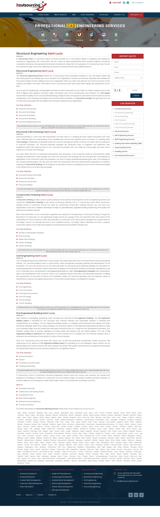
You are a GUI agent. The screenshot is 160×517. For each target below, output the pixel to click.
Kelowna (28, 433)
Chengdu (36, 422)
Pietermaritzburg (90, 447)
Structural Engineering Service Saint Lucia (28, 126)
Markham (138, 438)
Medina (124, 440)
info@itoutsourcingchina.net (83, 409)
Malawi (55, 438)
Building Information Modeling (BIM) (128, 143)
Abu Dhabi (32, 413)
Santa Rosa (88, 451)
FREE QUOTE (134, 15)
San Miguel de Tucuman (30, 451)
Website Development (28, 473)
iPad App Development (60, 490)
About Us (29, 495)
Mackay (124, 435)
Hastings (111, 429)
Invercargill (34, 431)
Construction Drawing (34, 194)
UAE (18, 458)
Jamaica (57, 431)
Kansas (114, 431)
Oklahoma (69, 445)
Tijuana (126, 456)
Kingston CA (99, 433)
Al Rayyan (109, 413)
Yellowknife (126, 461)
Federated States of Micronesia (105, 424)
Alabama (116, 413)
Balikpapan (78, 415)
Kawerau (138, 431)
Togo (140, 456)
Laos (136, 433)
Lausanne (38, 435)
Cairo (118, 417)
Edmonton (53, 424)
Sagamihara (74, 449)
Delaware (138, 422)
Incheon (134, 429)
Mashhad (53, 440)
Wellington (67, 461)
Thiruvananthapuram (101, 456)
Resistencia (45, 449)
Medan (118, 440)
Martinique (39, 440)
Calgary (124, 417)
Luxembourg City (89, 435)
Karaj (119, 431)
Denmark (20, 424)
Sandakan (58, 451)
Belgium (53, 417)
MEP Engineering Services (124, 135)
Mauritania (87, 440)
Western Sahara (92, 461)
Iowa (40, 431)
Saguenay (82, 449)
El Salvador (70, 424)
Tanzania (32, 456)
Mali (73, 438)
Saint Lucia (90, 449)
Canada (35, 419)
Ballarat (85, 415)
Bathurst (35, 417)
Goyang (19, 429)
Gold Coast (138, 426)
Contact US (52, 495)
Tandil (26, 456)
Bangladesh (118, 415)
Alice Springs (40, 415)
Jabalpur (45, 431)
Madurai (139, 435)
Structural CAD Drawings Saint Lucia (27, 189)
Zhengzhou (20, 463)
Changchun (122, 419)
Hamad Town (51, 429)
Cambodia (20, 419)
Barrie (19, 417)
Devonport (27, 424)
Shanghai (81, 454)
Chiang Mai (50, 422)
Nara (98, 442)
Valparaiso (104, 458)
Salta (108, 449)
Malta (83, 438)
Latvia (24, 435)
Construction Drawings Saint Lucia (58, 250)
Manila (117, 438)
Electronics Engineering (92, 483)
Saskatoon (129, 451)
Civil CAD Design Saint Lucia (60, 307)
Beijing (42, 417)
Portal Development (27, 477)
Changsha (130, 419)
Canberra (42, 419)
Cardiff (57, 419)
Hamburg (68, 429)
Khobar (75, 433)
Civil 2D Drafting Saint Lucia (92, 307)
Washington (58, 461)
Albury (139, 413)
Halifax (43, 429)
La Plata (104, 435)
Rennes (37, 449)
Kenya (41, 433)
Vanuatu (119, 458)
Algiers (33, 415)
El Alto (64, 424)
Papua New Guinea (135, 445)
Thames (91, 456)
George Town (55, 426)
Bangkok (110, 415)
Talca (139, 454)
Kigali (80, 433)
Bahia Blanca (64, 415)
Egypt (59, 424)
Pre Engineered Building (35, 313)
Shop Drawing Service (123, 147)
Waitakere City (32, 461)
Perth (59, 447)
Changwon (138, 419)
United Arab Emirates (48, 458)
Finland (121, 424)
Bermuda (98, 417)
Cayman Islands (89, 419)
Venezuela (126, 458)
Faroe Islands (91, 424)
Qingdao (109, 447)
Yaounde (119, 461)
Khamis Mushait (59, 433)
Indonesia (26, 431)
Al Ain (96, 413)
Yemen (133, 461)
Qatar (98, 447)
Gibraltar (108, 426)
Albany (134, 413)
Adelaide (56, 413)
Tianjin (121, 456)
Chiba (57, 422)
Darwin (127, 422)
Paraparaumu (29, 447)
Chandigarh (113, 419)
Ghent (102, 426)
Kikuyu (85, 433)
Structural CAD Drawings (36, 132)
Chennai (42, 422)
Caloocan (138, 417)
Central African (99, 419)
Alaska (122, 413)
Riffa (67, 449)
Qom (115, 447)
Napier (87, 442)
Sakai (97, 449)
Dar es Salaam (110, 422)
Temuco (65, 456)
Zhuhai (28, 463)
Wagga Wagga (21, 461)
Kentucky (35, 433)
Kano (109, 431)
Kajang (82, 431)
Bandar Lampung (94, 415)
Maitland (32, 438)
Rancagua (134, 447)
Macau (110, 435)
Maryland (46, 440)
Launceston (30, 435)
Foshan (139, 424)
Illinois (129, 429)
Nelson (125, 442)
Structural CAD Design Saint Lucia (86, 126)
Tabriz (102, 454)
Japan (63, 431)
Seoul (44, 454)
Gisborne (115, 426)
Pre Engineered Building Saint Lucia (26, 370)
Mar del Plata (131, 438)
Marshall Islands (29, 440)
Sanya (116, 451)
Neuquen (20, 445)
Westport (101, 461)
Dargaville (120, 422)
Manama (95, 438)
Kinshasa (107, 433)
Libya (81, 435)
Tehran (60, 456)
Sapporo (121, 451)
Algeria (27, 415)
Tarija (38, 456)
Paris (36, 447)
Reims (32, 449)
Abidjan (24, 413)
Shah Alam (73, 454)
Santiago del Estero (106, 451)
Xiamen (107, 461)
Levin (63, 435)
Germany (84, 426)
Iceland (118, 429)
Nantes (81, 442)
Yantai (113, 461)
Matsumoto (71, 440)
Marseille (20, 440)
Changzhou (20, 422)
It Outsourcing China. (79, 502)
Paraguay (20, 447)
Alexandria (20, 415)
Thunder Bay (113, 456)
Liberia (69, 435)
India (140, 429)
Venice (133, 458)
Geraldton (77, 426)
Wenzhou (74, 461)
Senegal (38, 454)
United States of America (74, 458)
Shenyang (95, 454)
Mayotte (101, 440)
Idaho (123, 429)
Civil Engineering (31, 255)
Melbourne (131, 440)
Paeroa (87, 445)
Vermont (139, 458)
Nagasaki (138, 440)
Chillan (67, 422)
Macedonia (117, 435)
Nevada (26, 445)
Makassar (39, 438)
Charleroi (28, 422)
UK (29, 458)
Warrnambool (50, 461)
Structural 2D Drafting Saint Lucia (68, 126)
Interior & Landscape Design (125, 124)
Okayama (61, 445)
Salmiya (102, 449)
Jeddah (68, 431)
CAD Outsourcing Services (124, 127)
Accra (50, 413)
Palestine (106, 445)
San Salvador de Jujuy (46, 451)
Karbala (125, 431)
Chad (107, 419)
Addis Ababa (64, 413)
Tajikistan (126, 454)
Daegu (78, 422)
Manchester (102, 438)
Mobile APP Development (61, 473)
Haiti (31, 429)
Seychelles (65, 454)
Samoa (113, 449)
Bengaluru (73, 417)
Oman (75, 445)
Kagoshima (75, 431)
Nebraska (119, 442)
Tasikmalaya (45, 456)
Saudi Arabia (137, 451)
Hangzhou (92, 429)
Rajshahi (126, 447)
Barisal (139, 415)
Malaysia (61, 438)
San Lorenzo (128, 449)
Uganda (24, 458)
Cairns (114, 417)
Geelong (47, 426)
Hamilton (75, 429)
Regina (26, 449)
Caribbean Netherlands (67, 419)
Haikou (26, 429)
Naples (93, 442)
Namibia (48, 442)
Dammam (102, 422)
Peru (64, 447)
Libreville (75, 435)
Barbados (126, 415)
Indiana (19, 431)
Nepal (131, 442)
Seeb (19, 454)
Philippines (80, 447)
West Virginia (82, 461)
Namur (55, 442)
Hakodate (37, 429)
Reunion (52, 449)
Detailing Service (121, 151)
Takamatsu (133, 454)
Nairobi (26, 442)
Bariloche (133, 415)
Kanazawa (103, 431)
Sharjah (88, 454)
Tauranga (53, 456)
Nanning (75, 442)
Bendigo (65, 417)
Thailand (85, 456)
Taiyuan (119, 454)
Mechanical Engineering (93, 477)
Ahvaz (85, 413)
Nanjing (68, 442)
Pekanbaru (43, 447)
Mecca (113, 440)
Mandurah (111, 438)
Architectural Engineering (124, 112)
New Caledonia (35, 445)
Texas (79, 456)
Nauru (112, 442)
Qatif (103, 447)
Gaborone (26, 426)
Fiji (117, 424)
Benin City (86, 417)
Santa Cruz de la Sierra (69, 451)
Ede (39, 424)
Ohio (55, 445)
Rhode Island (61, 449)
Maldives (68, 438)
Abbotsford (39, 413)
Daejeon (84, 422)
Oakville (44, 445)
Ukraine (33, 458)
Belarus (47, 417)
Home (18, 495)
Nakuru (42, 442)
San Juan (120, 449)
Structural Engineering (39, 53)
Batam (29, 417)
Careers (40, 495)
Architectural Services (123, 109)
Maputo (123, 438)
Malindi (78, 438)
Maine (26, 438)
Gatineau (40, 426)
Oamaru (50, 445)
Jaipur (51, 431)
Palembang (99, 445)
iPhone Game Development (62, 487)
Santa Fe (81, 451)
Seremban (57, 454)
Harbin (105, 429)
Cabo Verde (106, 417)
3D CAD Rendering (121, 116)
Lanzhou (131, 433)
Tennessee (72, 456)
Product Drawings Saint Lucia (72, 251)
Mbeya (107, 440)
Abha (46, 413)
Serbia (50, 454)
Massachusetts (62, 440)
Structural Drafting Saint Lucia (65, 189)
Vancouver (112, 458)
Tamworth (20, 456)
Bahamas (55, 415)
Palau (92, 445)
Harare (99, 429)
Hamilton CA (84, 429)
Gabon (19, 426)
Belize (60, 417)
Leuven (58, 435)
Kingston (91, 433)
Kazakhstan (20, 433)
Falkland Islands (80, 424)
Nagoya (19, 442)
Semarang (25, 454)
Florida (127, 424)
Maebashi (20, 438)
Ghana (91, 426)
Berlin (92, 417)
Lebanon (45, 435)
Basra (24, 417)
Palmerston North (116, 445)
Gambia (33, 426)
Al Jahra (101, 413)
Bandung (103, 415)
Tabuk (107, 454)
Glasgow (130, 426)
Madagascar (131, 435)
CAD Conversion (120, 120)
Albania (128, 413)
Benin (79, 417)
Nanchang (61, 442)
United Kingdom (61, 458)
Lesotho (52, 435)
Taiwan (113, 454)
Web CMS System (26, 487)
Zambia (139, 461)
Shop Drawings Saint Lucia (25, 250)
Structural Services (122, 131)
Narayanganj (105, 442)
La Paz (98, 435)
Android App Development (62, 477)
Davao (132, 422)
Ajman (91, 413)
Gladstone (123, 426)
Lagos (114, 433)
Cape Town (50, 419)
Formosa (133, 424)
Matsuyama (79, 440)
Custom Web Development (30, 480)
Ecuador (34, 424)
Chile (62, 422)
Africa (71, 413)
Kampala (96, 431)
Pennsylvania (52, 447)
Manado (88, 438)
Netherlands (137, 442)
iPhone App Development (61, 483)
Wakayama (41, 461)
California (131, 417)
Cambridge (28, 419)
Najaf (31, 442)
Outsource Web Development (31, 483)
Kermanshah (49, 433)
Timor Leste (133, 456)
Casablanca (79, 419)
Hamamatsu (60, 429)
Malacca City (47, 438)
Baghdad (48, 415)
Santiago (96, 451)
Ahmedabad (78, 413)
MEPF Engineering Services (125, 139)
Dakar (90, 422)
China (73, 422)
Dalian (95, 422)
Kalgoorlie (89, 431)
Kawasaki (132, 431)
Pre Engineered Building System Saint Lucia (74, 370)
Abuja (19, 413)
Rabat (120, 447)
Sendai (32, 454)
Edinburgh (45, 424)
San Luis (136, 449)
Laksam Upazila (122, 433)
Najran (37, 442)
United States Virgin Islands (91, 458)
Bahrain (71, 415)
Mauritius (95, 440)
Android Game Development (63, 480)
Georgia (63, 426)
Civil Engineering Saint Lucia (24, 307)
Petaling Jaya (71, 447)
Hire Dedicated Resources (124, 155)
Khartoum (68, 433)
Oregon (81, 445)
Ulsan (39, 458)
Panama (125, 445)
